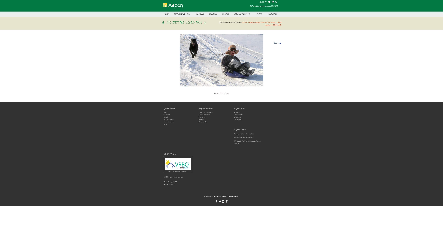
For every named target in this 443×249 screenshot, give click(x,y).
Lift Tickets (238, 119)
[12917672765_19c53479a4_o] (221, 60)
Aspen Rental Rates (182, 14)
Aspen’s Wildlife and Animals (244, 137)
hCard (166, 117)
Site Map (236, 196)
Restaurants (238, 115)
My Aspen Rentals (215, 196)
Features (202, 117)
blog (262, 2)
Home (166, 14)
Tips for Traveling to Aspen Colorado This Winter (258, 22)
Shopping (237, 117)
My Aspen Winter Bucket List (244, 134)
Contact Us (272, 14)
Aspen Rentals (169, 119)
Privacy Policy (227, 196)
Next (277, 43)
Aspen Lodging (169, 122)
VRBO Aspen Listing (242, 14)
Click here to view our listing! (178, 171)
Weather (237, 112)
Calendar (200, 14)
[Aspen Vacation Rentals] (173, 6)
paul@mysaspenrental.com (173, 177)
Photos (225, 14)
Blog (165, 124)
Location (213, 14)
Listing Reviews (204, 115)
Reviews (259, 14)
